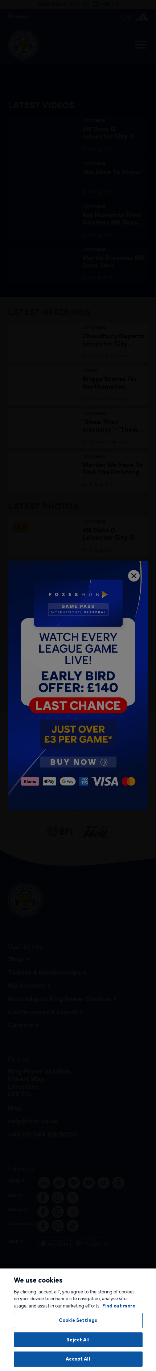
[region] (78, 1319)
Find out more (118, 1306)
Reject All (77, 1339)
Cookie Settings (78, 1320)
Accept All (78, 1359)
